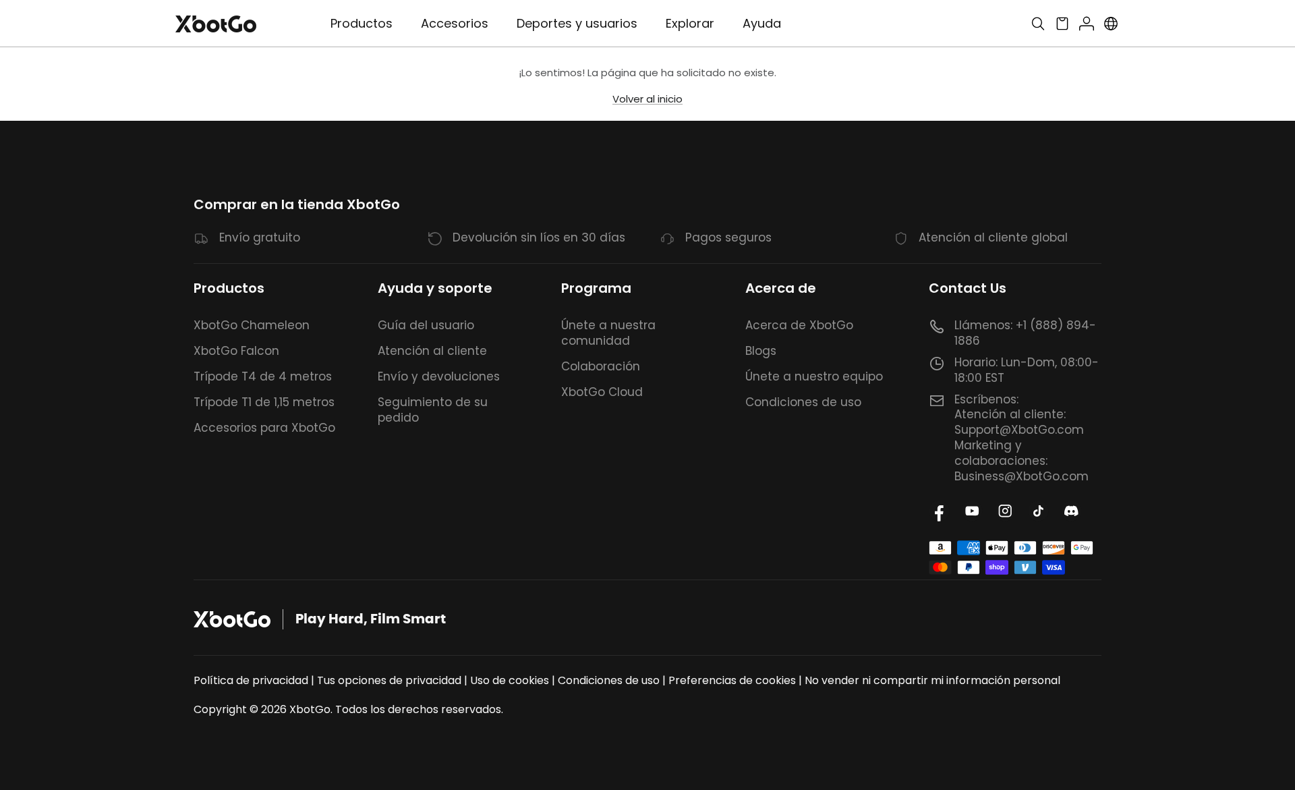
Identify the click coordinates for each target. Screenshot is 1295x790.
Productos (229, 288)
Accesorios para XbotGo (264, 428)
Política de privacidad (251, 680)
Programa (596, 288)
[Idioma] (1111, 23)
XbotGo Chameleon (252, 325)
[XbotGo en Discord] (1071, 511)
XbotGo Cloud (602, 392)
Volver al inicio (647, 99)
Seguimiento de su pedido (433, 410)
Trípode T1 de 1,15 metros (264, 402)
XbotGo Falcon (236, 351)
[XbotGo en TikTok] (1038, 511)
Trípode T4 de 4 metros (263, 376)
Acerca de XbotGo (799, 325)
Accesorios (454, 23)
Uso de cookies (509, 680)
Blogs (760, 351)
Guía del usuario (426, 325)
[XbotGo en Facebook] (939, 511)
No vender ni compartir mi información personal (932, 680)
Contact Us (967, 288)
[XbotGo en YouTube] (972, 511)
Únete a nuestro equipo (814, 376)
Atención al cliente (432, 351)
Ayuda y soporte (435, 288)
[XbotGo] (215, 24)
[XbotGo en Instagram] (1005, 511)
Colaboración (600, 366)
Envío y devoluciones (439, 376)
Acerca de (780, 288)
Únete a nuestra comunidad (608, 333)
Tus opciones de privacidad (389, 680)
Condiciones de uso (803, 402)
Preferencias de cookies (732, 680)
